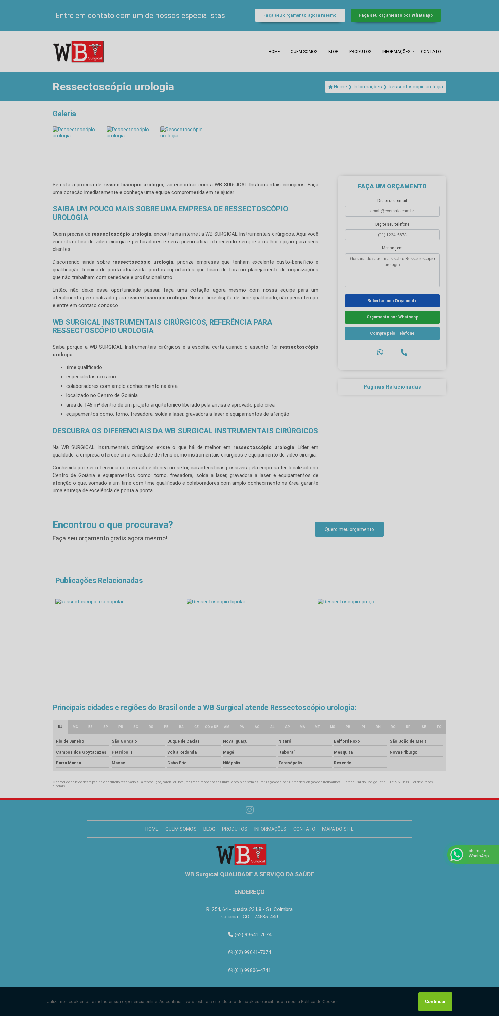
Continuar (435, 1001)
